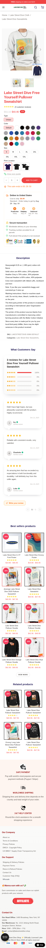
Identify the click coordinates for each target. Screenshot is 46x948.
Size (5, 148)
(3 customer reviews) (23, 107)
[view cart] (42, 7)
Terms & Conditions (10, 841)
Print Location (9, 161)
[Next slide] (40, 49)
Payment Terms (9, 866)
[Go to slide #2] (29, 82)
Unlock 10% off (4, 937)
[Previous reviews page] (28, 509)
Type (6, 116)
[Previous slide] (5, 49)
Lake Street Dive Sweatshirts (14, 19)
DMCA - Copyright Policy (12, 848)
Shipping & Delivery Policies (13, 862)
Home (4, 15)
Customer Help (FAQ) (11, 876)
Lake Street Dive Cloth (19, 15)
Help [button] (41, 945)
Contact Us (7, 872)
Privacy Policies (9, 844)
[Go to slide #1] (17, 82)
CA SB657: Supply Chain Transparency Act (19, 851)
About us (6, 837)
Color (6, 124)
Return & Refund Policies (12, 869)
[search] (35, 7)
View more (23, 675)
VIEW (12, 550)
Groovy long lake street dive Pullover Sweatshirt (12, 744)
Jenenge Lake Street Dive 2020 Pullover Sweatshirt (12, 591)
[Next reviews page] (40, 509)
